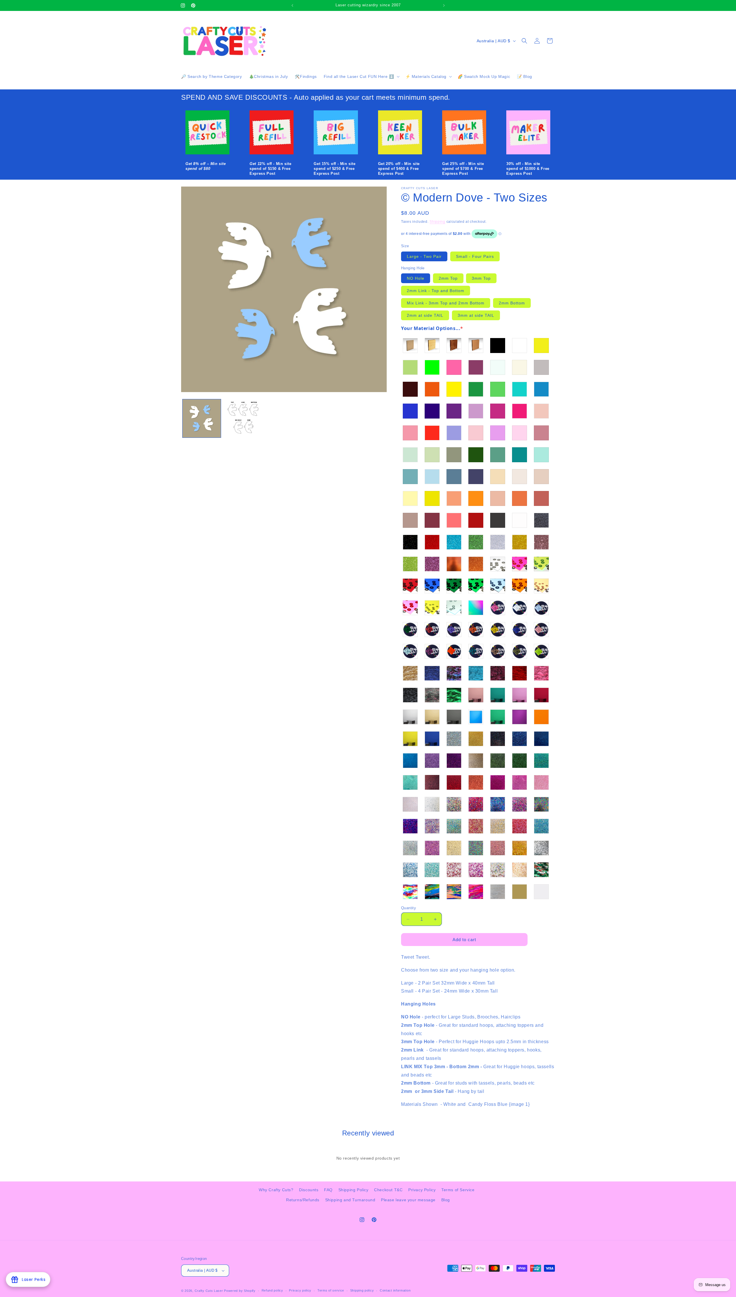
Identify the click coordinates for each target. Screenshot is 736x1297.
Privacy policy (300, 1290)
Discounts (308, 1189)
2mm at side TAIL (425, 315)
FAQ (328, 1189)
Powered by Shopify (240, 1290)
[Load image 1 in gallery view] (202, 418)
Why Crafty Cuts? (276, 1189)
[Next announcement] (444, 5)
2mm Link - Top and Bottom (435, 290)
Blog (445, 1200)
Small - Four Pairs (475, 256)
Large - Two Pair (424, 256)
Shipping (437, 222)
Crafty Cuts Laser (209, 1290)
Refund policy (272, 1290)
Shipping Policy (353, 1189)
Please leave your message (408, 1200)
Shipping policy (362, 1290)
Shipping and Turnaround (350, 1200)
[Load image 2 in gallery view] (243, 418)
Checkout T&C (388, 1189)
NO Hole (415, 278)
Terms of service (330, 1290)
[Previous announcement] (292, 5)
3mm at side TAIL (476, 315)
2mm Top (448, 278)
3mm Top (481, 278)
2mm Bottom (512, 303)
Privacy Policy (422, 1189)
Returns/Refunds (302, 1200)
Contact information (395, 1290)
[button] (361, 76)
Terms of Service (458, 1189)
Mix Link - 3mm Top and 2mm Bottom (445, 303)
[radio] (410, 345)
